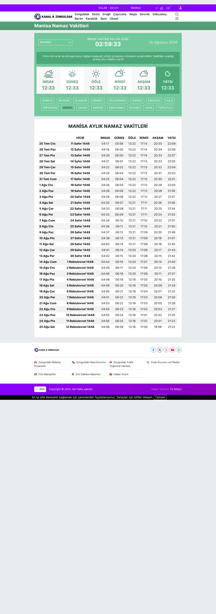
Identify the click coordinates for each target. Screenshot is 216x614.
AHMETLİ (47, 100)
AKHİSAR (63, 100)
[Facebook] (153, 350)
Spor (103, 18)
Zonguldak (82, 14)
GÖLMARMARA (118, 100)
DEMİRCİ (98, 100)
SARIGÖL (98, 107)
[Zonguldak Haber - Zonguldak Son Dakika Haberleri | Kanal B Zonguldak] (53, 16)
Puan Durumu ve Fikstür (165, 362)
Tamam (160, 397)
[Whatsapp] (179, 350)
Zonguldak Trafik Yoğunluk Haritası (121, 364)
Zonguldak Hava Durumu (91, 362)
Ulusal (114, 18)
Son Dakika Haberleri (88, 374)
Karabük (92, 18)
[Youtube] (172, 350)
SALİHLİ (82, 107)
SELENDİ (134, 107)
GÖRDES (137, 100)
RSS (42, 389)
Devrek (145, 14)
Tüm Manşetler (47, 374)
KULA (169, 100)
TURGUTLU (165, 107)
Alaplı (133, 14)
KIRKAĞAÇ (154, 100)
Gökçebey (160, 14)
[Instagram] (166, 350)
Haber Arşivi (121, 374)
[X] (160, 350)
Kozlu (96, 14)
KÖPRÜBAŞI (50, 107)
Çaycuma (119, 14)
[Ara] (177, 14)
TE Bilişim (176, 389)
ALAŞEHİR (81, 100)
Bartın (79, 18)
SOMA (148, 107)
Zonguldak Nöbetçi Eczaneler (47, 364)
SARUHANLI (116, 107)
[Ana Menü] (177, 19)
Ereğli (106, 14)
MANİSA (68, 107)
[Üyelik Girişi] (179, 8)
